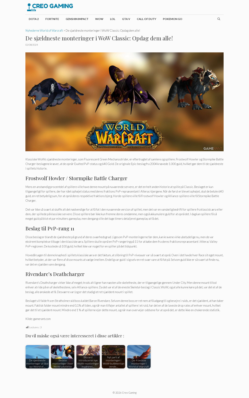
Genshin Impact (77, 18)
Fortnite (52, 18)
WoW (99, 18)
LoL (112, 18)
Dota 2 (34, 18)
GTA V (126, 18)
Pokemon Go (172, 18)
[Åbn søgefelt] (219, 19)
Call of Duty (146, 18)
